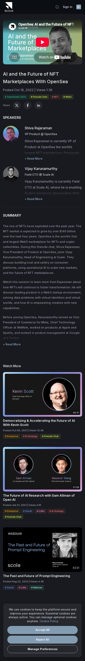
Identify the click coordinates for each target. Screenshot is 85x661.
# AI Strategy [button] (30, 436)
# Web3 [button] (67, 96)
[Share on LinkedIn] (38, 105)
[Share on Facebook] (28, 105)
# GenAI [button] (27, 511)
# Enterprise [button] (11, 436)
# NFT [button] (55, 96)
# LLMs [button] (40, 511)
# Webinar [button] (36, 587)
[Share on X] (17, 105)
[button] (57, 7)
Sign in (67, 7)
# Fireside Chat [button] (39, 96)
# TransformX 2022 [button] (15, 96)
